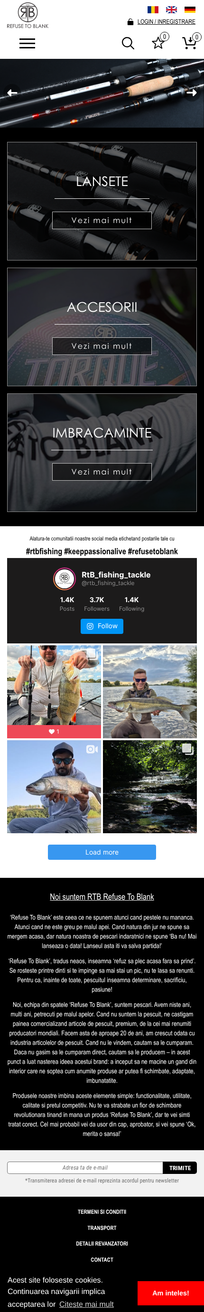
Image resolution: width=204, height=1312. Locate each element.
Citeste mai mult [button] (86, 1305)
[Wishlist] (158, 46)
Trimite (180, 1168)
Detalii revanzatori (102, 1243)
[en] (171, 9)
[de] (190, 10)
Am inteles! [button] (170, 1293)
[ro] (153, 9)
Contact (102, 1259)
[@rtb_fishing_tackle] (64, 578)
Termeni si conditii (102, 1212)
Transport (101, 1228)
